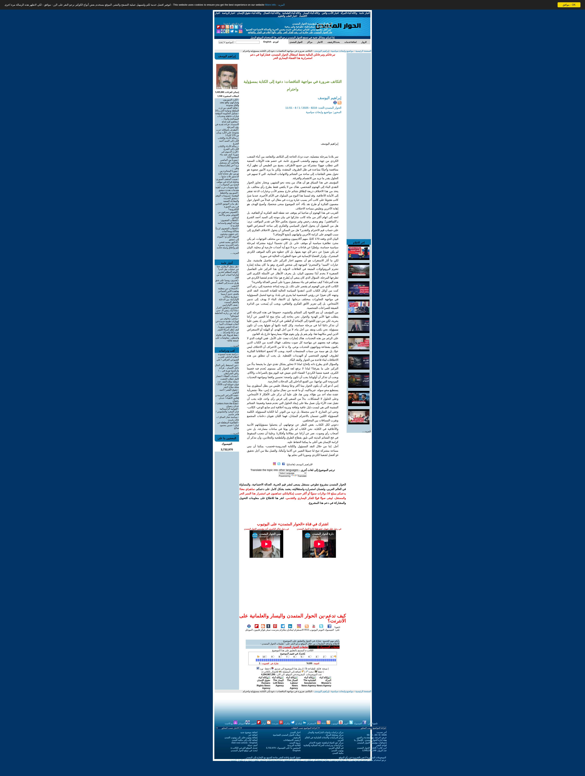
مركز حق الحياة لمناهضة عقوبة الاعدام (326, 742)
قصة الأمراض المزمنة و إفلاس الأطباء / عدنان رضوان (227, 398)
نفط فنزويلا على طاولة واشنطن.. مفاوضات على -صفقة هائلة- (227, 338)
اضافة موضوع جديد (248, 732)
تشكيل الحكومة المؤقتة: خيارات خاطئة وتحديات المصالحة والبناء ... (227, 116)
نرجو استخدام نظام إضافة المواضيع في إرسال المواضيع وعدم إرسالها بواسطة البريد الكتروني (344, 760)
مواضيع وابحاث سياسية (341, 51)
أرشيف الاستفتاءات (292, 740)
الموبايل (249, 630)
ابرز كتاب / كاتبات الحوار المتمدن (372, 748)
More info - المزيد (275, 5)
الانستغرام (299, 630)
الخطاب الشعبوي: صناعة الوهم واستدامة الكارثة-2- (228, 223)
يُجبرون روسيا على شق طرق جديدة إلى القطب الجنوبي (227, 283)
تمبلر (268, 630)
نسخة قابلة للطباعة (317, 668)
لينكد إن (299, 723)
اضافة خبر (252, 735)
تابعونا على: (337, 628)
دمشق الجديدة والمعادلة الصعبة (231, 199)
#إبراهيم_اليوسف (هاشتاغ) (299, 464)
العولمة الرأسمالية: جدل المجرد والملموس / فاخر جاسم (227, 411)
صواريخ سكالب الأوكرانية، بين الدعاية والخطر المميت (229, 299)
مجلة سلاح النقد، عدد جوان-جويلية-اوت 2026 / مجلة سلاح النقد (227, 384)
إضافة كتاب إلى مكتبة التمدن (244, 740)
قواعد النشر (381, 745)
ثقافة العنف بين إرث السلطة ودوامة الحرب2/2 (227, 109)
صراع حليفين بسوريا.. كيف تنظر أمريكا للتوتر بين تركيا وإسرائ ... (228, 329)
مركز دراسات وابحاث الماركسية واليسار (326, 732)
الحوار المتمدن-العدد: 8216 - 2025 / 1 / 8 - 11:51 (313, 107)
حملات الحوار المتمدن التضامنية (287, 735)
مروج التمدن (295, 742)
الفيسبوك (329, 630)
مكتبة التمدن (338, 753)
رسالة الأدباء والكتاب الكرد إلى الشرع (228, 147)
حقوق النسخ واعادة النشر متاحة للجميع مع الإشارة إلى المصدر (273, 757)
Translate (302, 476)
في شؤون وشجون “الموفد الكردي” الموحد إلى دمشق (228, 237)
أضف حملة (252, 745)
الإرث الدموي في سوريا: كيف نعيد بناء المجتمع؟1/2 (229, 154)
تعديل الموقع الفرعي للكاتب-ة (244, 748)
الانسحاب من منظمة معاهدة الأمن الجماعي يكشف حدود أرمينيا (228, 291)
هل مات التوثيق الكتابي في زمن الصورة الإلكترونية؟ (227, 206)
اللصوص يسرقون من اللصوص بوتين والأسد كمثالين (228, 215)
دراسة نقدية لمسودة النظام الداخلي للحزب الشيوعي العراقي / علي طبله (227, 358)
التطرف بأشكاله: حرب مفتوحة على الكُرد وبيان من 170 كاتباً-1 (227, 132)
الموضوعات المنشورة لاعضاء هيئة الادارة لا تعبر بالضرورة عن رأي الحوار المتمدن (265, 760)
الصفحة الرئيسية (363, 51)
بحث (310, 671)
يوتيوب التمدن (337, 750)
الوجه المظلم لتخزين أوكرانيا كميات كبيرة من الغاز (227, 275)
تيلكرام (283, 630)
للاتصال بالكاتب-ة (270, 671)
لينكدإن (290, 630)
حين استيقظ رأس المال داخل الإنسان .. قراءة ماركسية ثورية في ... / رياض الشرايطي (227, 369)
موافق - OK (569, 4)
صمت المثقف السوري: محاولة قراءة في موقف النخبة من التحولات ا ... (227, 182)
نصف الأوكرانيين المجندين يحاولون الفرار (227, 306)
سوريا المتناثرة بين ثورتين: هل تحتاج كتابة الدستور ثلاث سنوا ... (228, 174)
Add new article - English (244, 742)
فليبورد (256, 630)
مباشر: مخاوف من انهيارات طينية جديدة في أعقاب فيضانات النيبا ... (227, 321)
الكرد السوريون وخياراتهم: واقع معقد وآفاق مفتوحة (229, 102)
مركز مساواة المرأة (335, 735)
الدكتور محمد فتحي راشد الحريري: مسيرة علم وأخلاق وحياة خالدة (228, 245)
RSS (306, 630)
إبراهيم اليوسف (321, 51)
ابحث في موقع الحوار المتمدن (244, 750)
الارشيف (297, 737)
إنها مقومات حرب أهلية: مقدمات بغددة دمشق (227, 188)
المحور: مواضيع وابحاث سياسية (323, 112)
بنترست (275, 630)
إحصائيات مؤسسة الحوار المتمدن (372, 742)
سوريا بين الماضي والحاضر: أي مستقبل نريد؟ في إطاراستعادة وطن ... (228, 164)
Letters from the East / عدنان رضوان (227, 404)
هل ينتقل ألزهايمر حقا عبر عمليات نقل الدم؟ (228, 267)
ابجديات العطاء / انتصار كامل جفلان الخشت (227, 377)
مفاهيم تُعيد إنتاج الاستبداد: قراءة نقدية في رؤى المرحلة (227, 124)
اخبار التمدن (295, 732)
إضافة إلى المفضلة (292, 671)
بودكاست (229, 723)
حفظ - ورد (264, 668)
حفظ (320, 671)
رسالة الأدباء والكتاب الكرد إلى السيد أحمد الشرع (228, 141)
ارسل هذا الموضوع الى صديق (288, 668)
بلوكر (263, 630)
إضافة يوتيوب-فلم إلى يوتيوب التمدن (241, 737)
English (297, 750)
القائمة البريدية (294, 745)
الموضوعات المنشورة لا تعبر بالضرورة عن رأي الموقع (362, 757)
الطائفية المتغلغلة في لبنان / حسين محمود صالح (228, 425)
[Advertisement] (359, 98)
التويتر (321, 630)
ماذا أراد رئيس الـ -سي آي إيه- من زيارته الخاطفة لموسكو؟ (227, 313)
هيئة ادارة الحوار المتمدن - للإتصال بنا (370, 740)
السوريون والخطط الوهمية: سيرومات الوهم (227, 194)
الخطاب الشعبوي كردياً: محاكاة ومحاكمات (227, 229)
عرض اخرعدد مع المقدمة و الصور (372, 737)
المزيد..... (366, 431)
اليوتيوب (314, 630)
